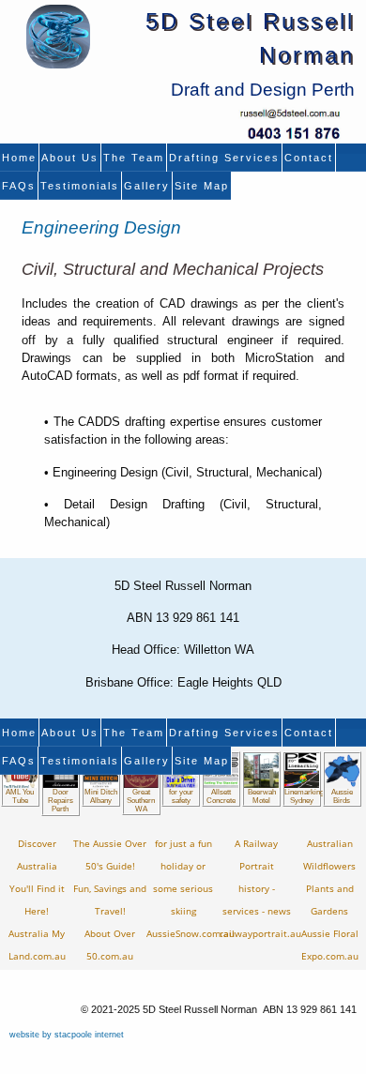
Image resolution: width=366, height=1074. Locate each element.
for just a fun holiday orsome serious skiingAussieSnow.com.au (190, 889)
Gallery (147, 185)
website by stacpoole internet (66, 1034)
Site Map (202, 185)
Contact (308, 157)
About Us (70, 157)
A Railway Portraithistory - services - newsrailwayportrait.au (260, 889)
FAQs (19, 185)
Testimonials (79, 185)
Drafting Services (224, 157)
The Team (133, 157)
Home (19, 157)
